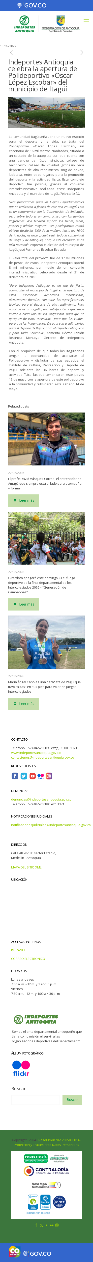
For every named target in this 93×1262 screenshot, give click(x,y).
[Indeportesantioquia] (46, 23)
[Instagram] (49, 778)
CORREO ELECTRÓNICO (28, 958)
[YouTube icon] (46, 1225)
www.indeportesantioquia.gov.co (36, 752)
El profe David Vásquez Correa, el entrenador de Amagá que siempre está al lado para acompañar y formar (45, 483)
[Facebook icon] (36, 1225)
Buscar (18, 1088)
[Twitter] (24, 778)
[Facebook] (15, 778)
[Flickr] (40, 778)
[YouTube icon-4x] (32, 778)
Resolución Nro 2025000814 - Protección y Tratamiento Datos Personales (47, 1142)
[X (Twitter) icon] (41, 1225)
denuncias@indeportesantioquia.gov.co (41, 799)
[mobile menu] (86, 21)
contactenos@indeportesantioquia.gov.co (42, 757)
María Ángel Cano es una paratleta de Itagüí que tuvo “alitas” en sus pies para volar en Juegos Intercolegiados (44, 687)
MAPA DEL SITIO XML (26, 867)
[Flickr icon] (52, 1225)
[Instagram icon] (57, 1225)
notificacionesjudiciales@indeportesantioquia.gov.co (51, 825)
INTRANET (18, 950)
